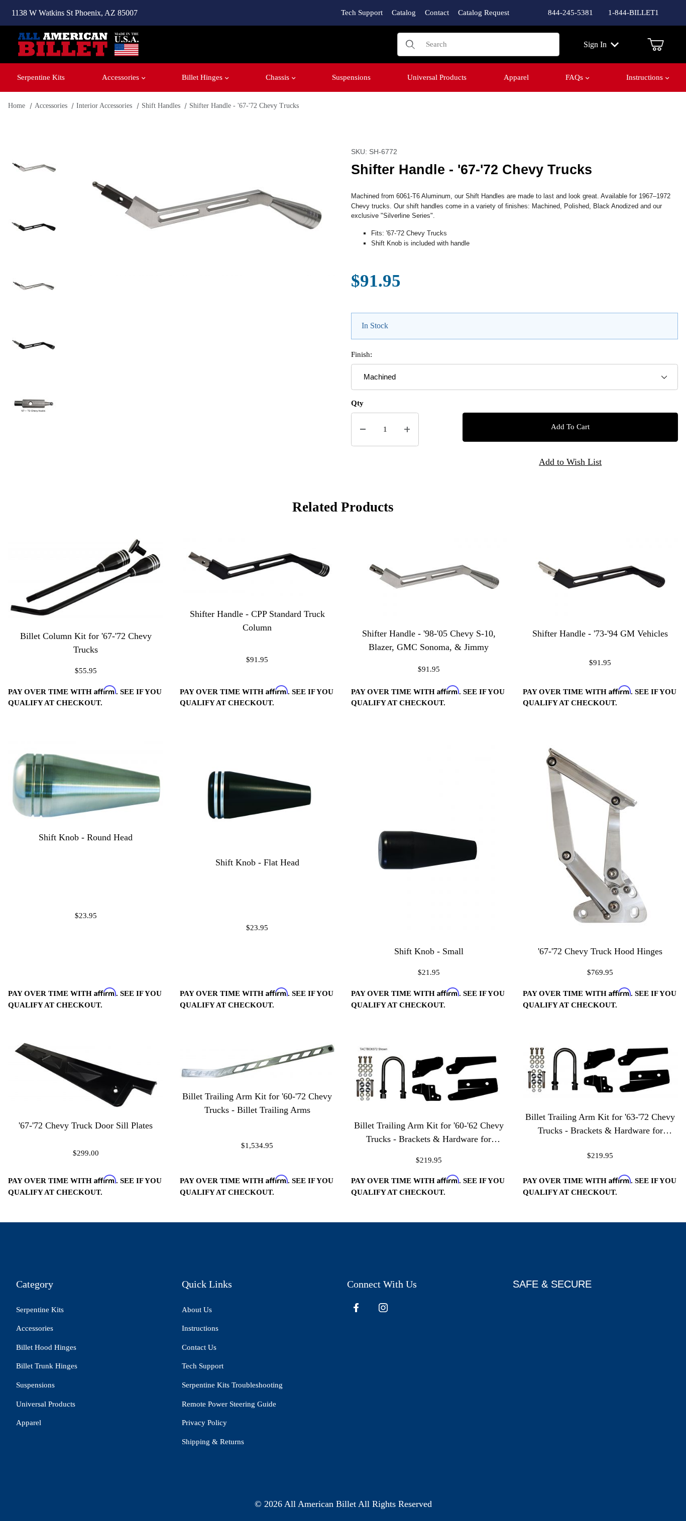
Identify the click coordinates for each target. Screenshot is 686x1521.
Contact (437, 13)
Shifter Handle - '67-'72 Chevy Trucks (244, 105)
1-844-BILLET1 (633, 13)
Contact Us (199, 1347)
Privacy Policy (204, 1423)
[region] (33, 312)
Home (16, 105)
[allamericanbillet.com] (78, 44)
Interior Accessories (104, 105)
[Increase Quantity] (407, 429)
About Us (197, 1310)
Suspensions (35, 1385)
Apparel (28, 1423)
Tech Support (362, 13)
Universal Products (45, 1404)
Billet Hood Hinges (46, 1347)
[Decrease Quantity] (363, 429)
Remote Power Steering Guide (229, 1404)
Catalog (404, 13)
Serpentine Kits (40, 1310)
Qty (357, 403)
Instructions (200, 1328)
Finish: (361, 354)
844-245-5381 (570, 13)
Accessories (51, 105)
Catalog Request (483, 13)
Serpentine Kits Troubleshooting (232, 1385)
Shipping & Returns (213, 1442)
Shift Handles (161, 105)
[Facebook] (356, 1308)
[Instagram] (383, 1308)
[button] (33, 168)
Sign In (595, 44)
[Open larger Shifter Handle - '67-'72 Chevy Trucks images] (202, 209)
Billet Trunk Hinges (46, 1366)
